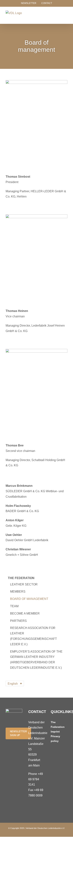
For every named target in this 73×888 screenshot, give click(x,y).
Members (17, 591)
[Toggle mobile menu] (65, 14)
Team (14, 606)
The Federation (21, 578)
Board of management (29, 598)
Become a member (25, 613)
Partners (18, 620)
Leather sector (24, 584)
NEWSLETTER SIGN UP (18, 733)
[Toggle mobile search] (59, 14)
